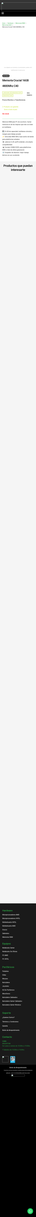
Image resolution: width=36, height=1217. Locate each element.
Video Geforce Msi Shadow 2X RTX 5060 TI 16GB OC (18, 479)
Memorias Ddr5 (7, 25)
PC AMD (5, 955)
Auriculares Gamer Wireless (11, 1005)
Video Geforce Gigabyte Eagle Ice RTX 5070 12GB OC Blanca (18, 488)
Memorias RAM (20, 23)
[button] (9, 13)
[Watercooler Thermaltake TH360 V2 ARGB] (18, 722)
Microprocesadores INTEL (11, 918)
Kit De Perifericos (8, 990)
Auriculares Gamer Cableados (12, 1001)
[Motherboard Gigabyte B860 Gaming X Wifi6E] (18, 247)
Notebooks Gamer (8, 948)
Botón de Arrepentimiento (18, 1068)
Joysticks (5, 986)
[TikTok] (9, 1053)
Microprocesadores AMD (10, 915)
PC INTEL (5, 959)
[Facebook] (6, 1053)
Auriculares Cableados (9, 997)
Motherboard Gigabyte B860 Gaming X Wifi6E (18, 324)
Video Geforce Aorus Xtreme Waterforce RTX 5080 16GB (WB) (18, 643)
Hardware (10, 23)
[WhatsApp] (13, 1053)
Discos (4, 930)
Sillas (4, 975)
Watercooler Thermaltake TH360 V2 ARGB (18, 798)
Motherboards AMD (9, 926)
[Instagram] (3, 1054)
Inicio (3, 23)
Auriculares (6, 982)
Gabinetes (5, 933)
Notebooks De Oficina (9, 951)
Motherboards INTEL (9, 922)
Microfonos (6, 994)
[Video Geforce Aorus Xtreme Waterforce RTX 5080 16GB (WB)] (18, 567)
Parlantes (5, 971)
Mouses (5, 979)
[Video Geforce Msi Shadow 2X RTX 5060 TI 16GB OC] (18, 402)
